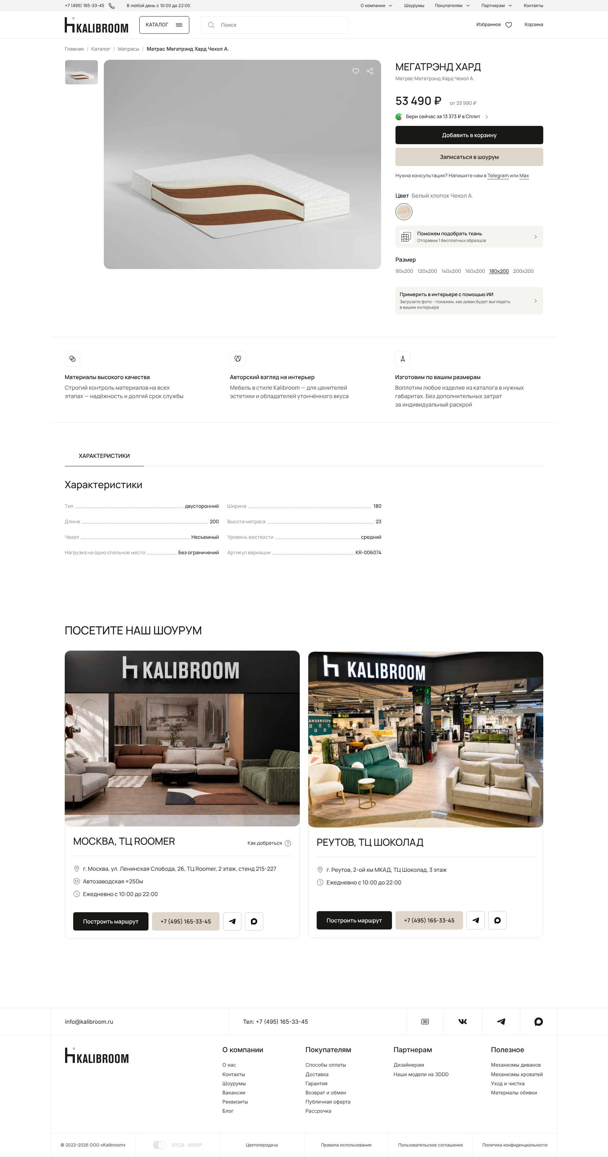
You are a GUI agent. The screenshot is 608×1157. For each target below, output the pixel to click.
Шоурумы (414, 5)
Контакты (533, 5)
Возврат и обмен (325, 1093)
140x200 (451, 271)
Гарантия (316, 1084)
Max (524, 175)
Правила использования (346, 1145)
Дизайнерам (409, 1065)
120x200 (427, 271)
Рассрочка (318, 1111)
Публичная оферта (327, 1102)
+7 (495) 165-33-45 (185, 921)
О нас (229, 1065)
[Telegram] (232, 921)
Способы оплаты (325, 1065)
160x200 (475, 271)
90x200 (404, 271)
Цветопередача (262, 1145)
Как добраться (265, 843)
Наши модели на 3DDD (421, 1075)
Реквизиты (235, 1102)
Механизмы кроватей (517, 1075)
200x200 (523, 271)
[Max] (254, 921)
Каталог (100, 49)
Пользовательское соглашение (430, 1145)
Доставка (317, 1075)
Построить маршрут (110, 921)
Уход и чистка (508, 1084)
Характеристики (104, 456)
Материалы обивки (514, 1093)
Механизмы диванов (516, 1065)
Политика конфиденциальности (514, 1145)
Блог (228, 1111)
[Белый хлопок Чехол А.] (403, 211)
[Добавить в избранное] (356, 71)
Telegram (498, 175)
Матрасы (128, 49)
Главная (74, 49)
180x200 (499, 271)
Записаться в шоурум (469, 157)
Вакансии (233, 1093)
